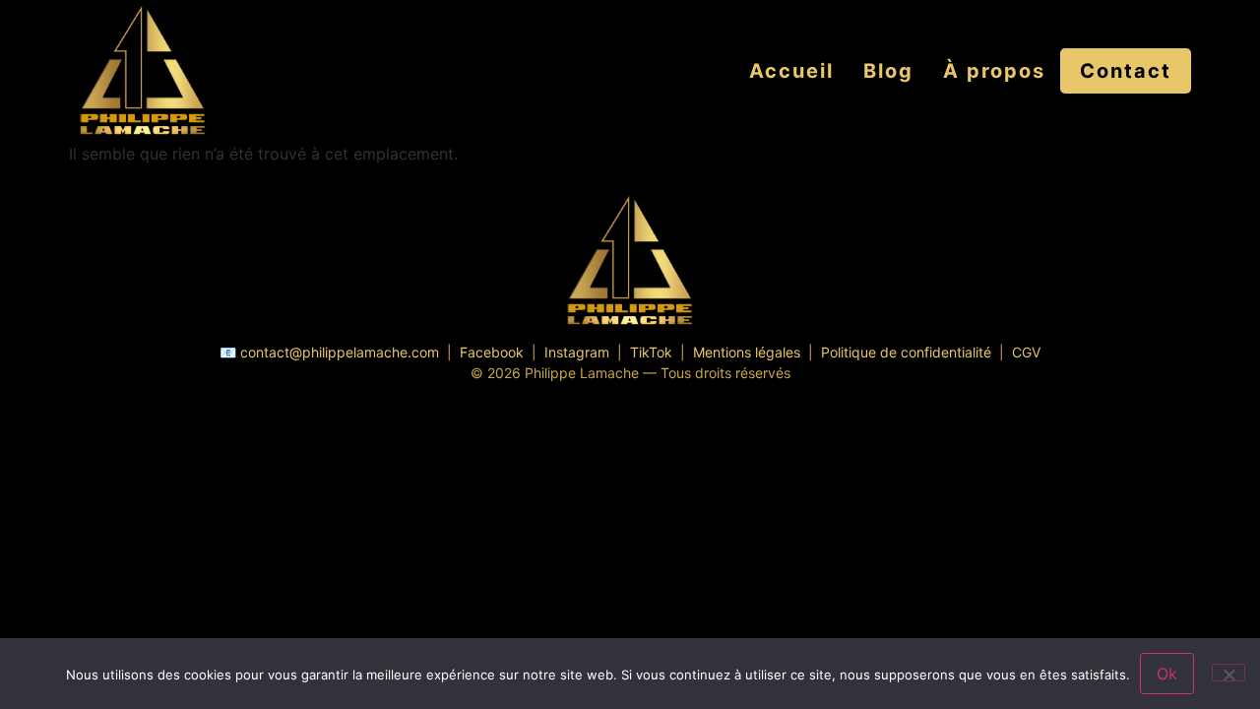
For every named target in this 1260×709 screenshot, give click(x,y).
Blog (888, 71)
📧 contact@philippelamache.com (329, 352)
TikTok (651, 352)
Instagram (576, 352)
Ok (1167, 673)
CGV (1026, 352)
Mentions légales (746, 352)
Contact (1125, 71)
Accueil (791, 71)
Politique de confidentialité (906, 352)
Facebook (492, 352)
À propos (994, 71)
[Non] (1228, 672)
